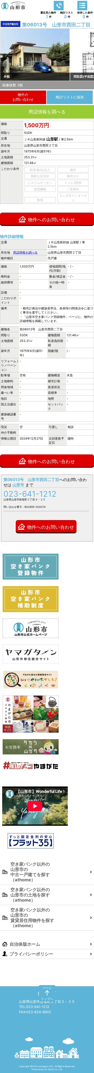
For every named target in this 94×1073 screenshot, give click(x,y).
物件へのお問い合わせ (51, 219)
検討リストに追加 (70, 97)
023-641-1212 (29, 494)
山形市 (47, 993)
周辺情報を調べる (47, 111)
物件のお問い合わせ (22, 97)
